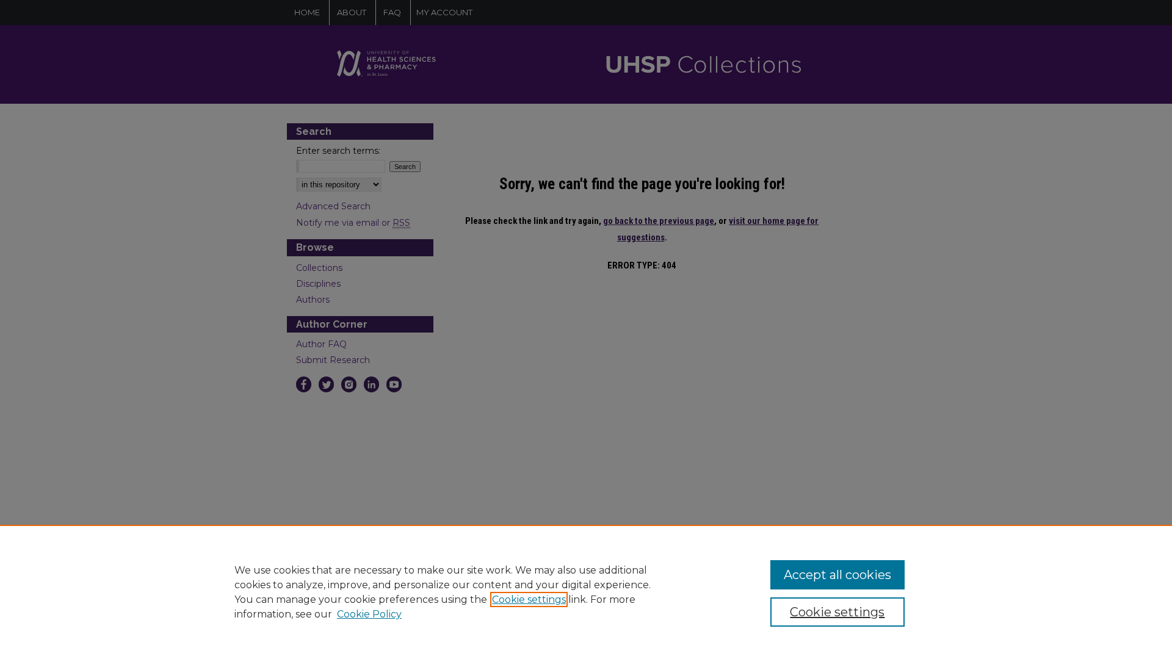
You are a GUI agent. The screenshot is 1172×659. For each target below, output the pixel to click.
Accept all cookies (837, 574)
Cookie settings (529, 599)
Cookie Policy (369, 614)
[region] (586, 592)
